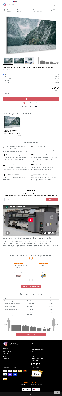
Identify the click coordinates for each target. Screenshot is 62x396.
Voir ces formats (31, 334)
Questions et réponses (37, 358)
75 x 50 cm (8, 80)
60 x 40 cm (8, 78)
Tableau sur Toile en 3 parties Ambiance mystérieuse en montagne (12, 131)
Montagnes (27, 11)
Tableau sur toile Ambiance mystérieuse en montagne (45, 10)
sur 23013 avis (31, 260)
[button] (8, 61)
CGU (32, 351)
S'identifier (6, 358)
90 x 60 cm (8, 82)
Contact (33, 346)
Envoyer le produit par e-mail (32, 106)
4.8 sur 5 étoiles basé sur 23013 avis (31, 384)
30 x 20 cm (8, 74)
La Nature (19, 10)
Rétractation (34, 360)
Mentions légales (35, 347)
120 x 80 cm (8, 85)
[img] (31, 258)
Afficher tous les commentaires (31, 286)
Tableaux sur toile (10, 10)
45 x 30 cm (8, 76)
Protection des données (37, 349)
